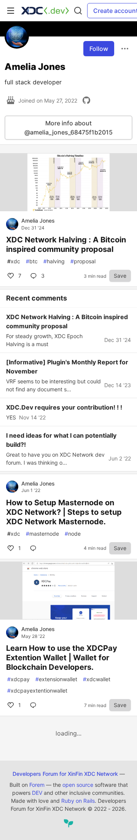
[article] (68, 209)
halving (54, 261)
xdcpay (18, 679)
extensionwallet (56, 679)
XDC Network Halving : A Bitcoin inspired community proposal (66, 244)
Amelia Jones (38, 220)
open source (77, 784)
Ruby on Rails (78, 800)
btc (32, 261)
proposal (83, 261)
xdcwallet (96, 679)
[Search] (78, 10)
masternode (42, 533)
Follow (98, 48)
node (73, 533)
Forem (37, 784)
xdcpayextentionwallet (37, 690)
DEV (37, 792)
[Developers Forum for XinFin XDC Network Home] (45, 10)
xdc (13, 261)
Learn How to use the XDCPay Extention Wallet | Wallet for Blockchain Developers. (61, 658)
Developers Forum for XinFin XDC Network (65, 773)
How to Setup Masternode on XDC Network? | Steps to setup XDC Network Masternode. (64, 512)
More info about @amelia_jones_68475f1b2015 (68, 127)
